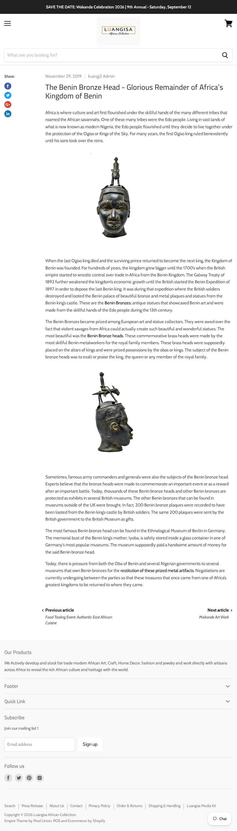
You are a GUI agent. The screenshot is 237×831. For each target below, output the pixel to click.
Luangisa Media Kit (201, 805)
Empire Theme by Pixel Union (27, 820)
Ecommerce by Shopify (86, 820)
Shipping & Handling (164, 805)
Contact (76, 805)
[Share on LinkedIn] (7, 113)
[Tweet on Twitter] (7, 95)
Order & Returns (129, 805)
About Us (56, 805)
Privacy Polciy (99, 805)
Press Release (32, 805)
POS (56, 820)
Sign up (90, 744)
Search (9, 805)
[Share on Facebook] (7, 86)
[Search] (225, 55)
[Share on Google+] (7, 104)
